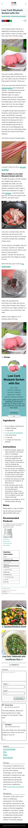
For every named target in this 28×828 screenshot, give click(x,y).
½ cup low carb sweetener (14, 433)
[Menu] (2, 4)
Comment (5, 669)
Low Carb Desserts (6, 16)
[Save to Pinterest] (5, 21)
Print (14, 416)
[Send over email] (10, 21)
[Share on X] (8, 21)
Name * (5, 684)
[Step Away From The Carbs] (13, 4)
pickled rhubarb (7, 88)
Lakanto (8, 193)
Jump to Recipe (7, 25)
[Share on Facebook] (3, 21)
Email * (5, 691)
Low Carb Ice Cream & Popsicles (18, 16)
